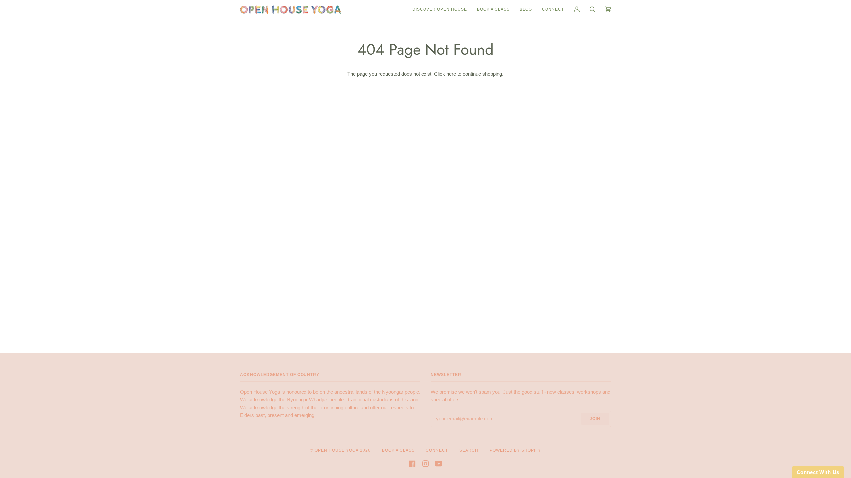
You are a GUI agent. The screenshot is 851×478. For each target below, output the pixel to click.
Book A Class (398, 450)
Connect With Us (818, 472)
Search (468, 450)
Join (595, 418)
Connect (437, 450)
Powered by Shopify (515, 450)
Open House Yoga (337, 450)
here (451, 74)
